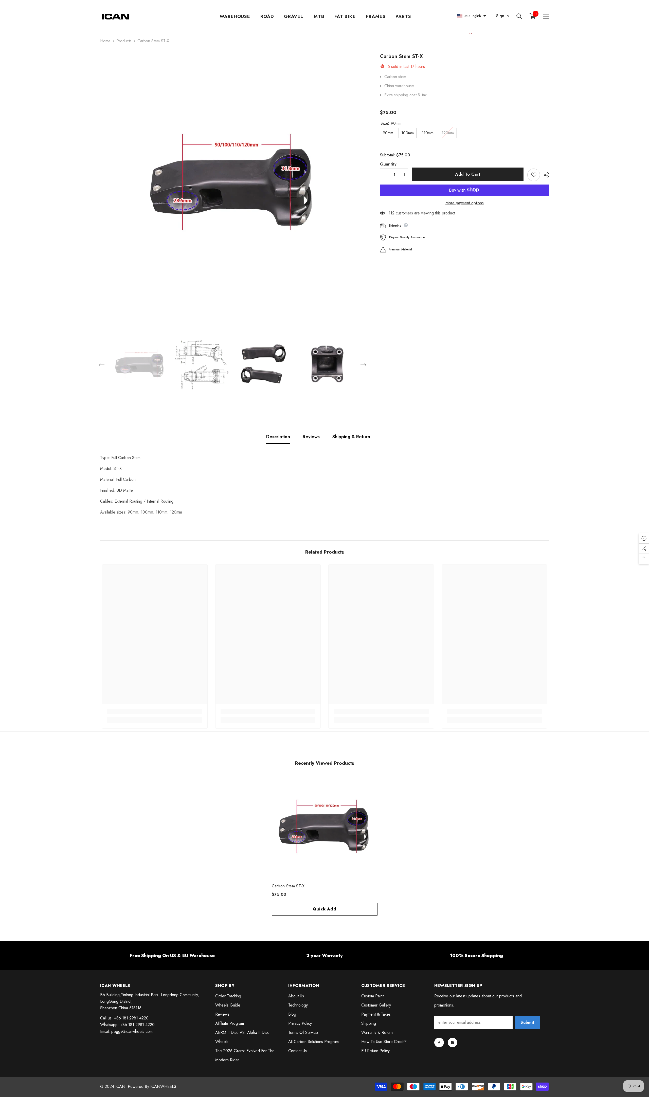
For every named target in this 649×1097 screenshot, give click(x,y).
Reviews (311, 436)
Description (278, 436)
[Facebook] (439, 1042)
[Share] (544, 175)
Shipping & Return (351, 436)
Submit (527, 1022)
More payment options (464, 203)
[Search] (519, 16)
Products (124, 41)
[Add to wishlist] (533, 174)
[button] (101, 365)
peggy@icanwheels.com (132, 1031)
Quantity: (389, 164)
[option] (232, 185)
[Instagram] (452, 1042)
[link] (154, 711)
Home (105, 41)
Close (470, 33)
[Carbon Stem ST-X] (324, 828)
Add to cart (467, 174)
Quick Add (324, 909)
